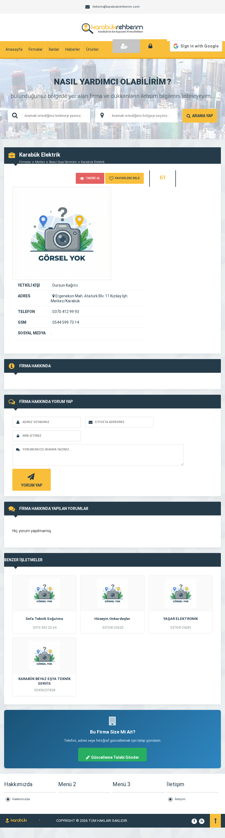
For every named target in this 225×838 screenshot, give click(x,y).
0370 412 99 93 (65, 311)
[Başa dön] (215, 821)
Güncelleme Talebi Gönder (115, 757)
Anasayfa (13, 49)
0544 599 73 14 (65, 322)
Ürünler (92, 49)
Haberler (72, 49)
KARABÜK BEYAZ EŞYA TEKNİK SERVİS (44, 681)
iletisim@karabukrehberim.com (116, 7)
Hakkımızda (21, 799)
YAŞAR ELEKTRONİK (180, 619)
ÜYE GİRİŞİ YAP (153, 46)
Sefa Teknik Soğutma (44, 619)
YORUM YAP (31, 485)
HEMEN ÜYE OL (126, 46)
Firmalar (36, 49)
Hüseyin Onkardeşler (112, 619)
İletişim (180, 799)
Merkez (40, 162)
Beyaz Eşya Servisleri (63, 162)
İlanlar (54, 49)
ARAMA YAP (202, 116)
